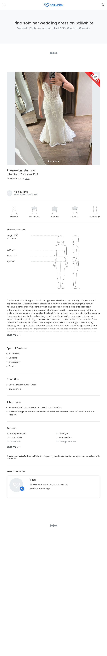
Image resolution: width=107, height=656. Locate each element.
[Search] (103, 5)
